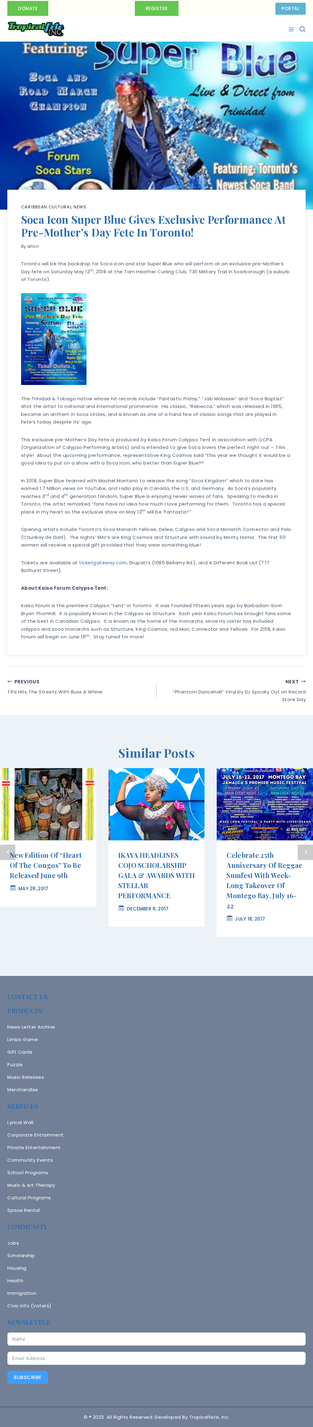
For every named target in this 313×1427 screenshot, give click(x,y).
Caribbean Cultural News (53, 207)
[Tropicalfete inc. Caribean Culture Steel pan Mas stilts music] (36, 29)
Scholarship (21, 1255)
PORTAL (291, 8)
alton (33, 246)
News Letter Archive (31, 1027)
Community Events (30, 1160)
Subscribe (28, 1377)
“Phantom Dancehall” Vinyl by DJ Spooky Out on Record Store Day (239, 690)
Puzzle (15, 1064)
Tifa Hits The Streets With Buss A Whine (55, 686)
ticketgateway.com (103, 562)
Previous (7, 852)
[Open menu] (292, 29)
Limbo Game (22, 1039)
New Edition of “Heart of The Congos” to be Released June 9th (46, 865)
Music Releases (25, 1077)
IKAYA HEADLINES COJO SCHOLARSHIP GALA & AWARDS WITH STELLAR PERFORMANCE (156, 875)
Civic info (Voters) (29, 1305)
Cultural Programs (29, 1197)
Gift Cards (19, 1052)
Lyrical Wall (20, 1122)
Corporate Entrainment (35, 1135)
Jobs (13, 1243)
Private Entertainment (34, 1147)
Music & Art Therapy (31, 1185)
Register (156, 8)
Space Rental (23, 1210)
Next (305, 852)
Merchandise (22, 1089)
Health (15, 1280)
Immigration (22, 1293)
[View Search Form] (302, 29)
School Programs (27, 1172)
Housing (17, 1268)
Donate (28, 8)
